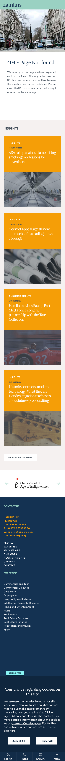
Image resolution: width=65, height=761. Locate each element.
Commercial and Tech (16, 583)
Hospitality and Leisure (17, 599)
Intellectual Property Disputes (21, 602)
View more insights (20, 457)
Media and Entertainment (19, 606)
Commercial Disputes (16, 587)
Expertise (10, 546)
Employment (11, 595)
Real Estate (10, 614)
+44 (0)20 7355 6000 (18, 528)
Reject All (47, 741)
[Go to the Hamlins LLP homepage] (32, 4)
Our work (10, 554)
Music (7, 610)
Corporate (10, 591)
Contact (10, 565)
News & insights (14, 557)
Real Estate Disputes (16, 618)
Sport (7, 629)
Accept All (18, 741)
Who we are (12, 550)
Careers (9, 561)
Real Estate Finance (15, 621)
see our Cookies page (27, 723)
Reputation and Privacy (17, 625)
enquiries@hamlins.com (19, 532)
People (8, 542)
